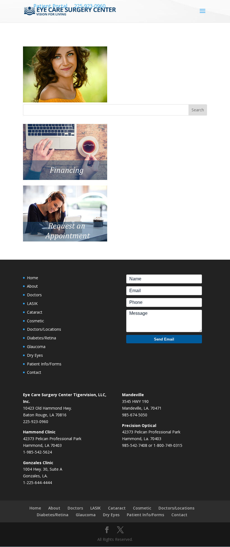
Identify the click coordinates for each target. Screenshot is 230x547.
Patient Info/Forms (44, 364)
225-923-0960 (89, 6)
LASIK (32, 303)
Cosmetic (35, 320)
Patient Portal (50, 6)
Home (32, 277)
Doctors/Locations (44, 329)
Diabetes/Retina (41, 338)
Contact (34, 372)
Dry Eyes (35, 355)
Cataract (34, 312)
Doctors (34, 294)
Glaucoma (36, 346)
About (32, 286)
